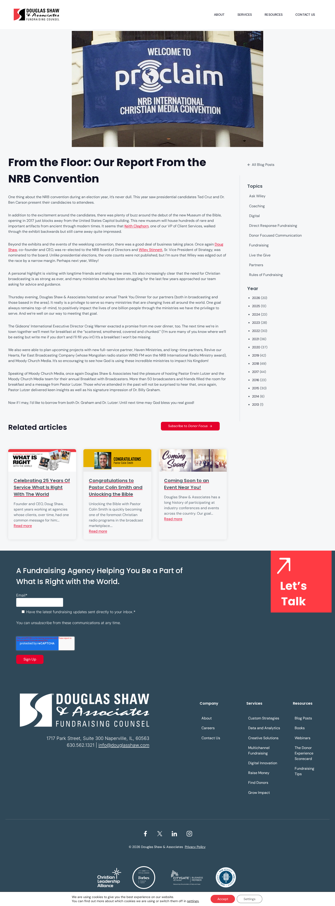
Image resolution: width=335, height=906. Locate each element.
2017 (255, 372)
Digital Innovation (262, 763)
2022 (256, 331)
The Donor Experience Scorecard (304, 753)
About (219, 15)
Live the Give (260, 255)
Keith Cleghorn (136, 226)
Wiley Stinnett (150, 249)
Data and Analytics (264, 728)
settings (193, 901)
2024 (256, 314)
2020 (256, 347)
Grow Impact (259, 792)
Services (244, 15)
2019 (255, 355)
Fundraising (259, 245)
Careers (208, 728)
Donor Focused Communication (275, 235)
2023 (256, 323)
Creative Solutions (263, 738)
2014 (255, 396)
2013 (255, 404)
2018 (255, 364)
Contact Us (305, 15)
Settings (249, 899)
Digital (254, 215)
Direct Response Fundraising (273, 225)
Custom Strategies (263, 718)
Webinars (302, 738)
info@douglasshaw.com (123, 745)
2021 (255, 339)
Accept (222, 899)
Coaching (257, 206)
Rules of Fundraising (266, 274)
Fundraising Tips (304, 771)
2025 (256, 306)
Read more (23, 525)
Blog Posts (303, 718)
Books (300, 728)
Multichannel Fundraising (259, 750)
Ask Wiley (257, 196)
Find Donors (258, 782)
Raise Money (258, 772)
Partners (256, 265)
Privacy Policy (195, 847)
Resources (274, 15)
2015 (255, 388)
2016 (255, 380)
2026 (256, 298)
